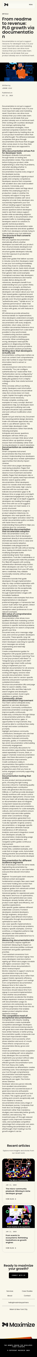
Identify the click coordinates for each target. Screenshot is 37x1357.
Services (9, 1291)
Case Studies (27, 1291)
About (9, 1296)
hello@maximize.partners (18, 1302)
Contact (27, 1296)
